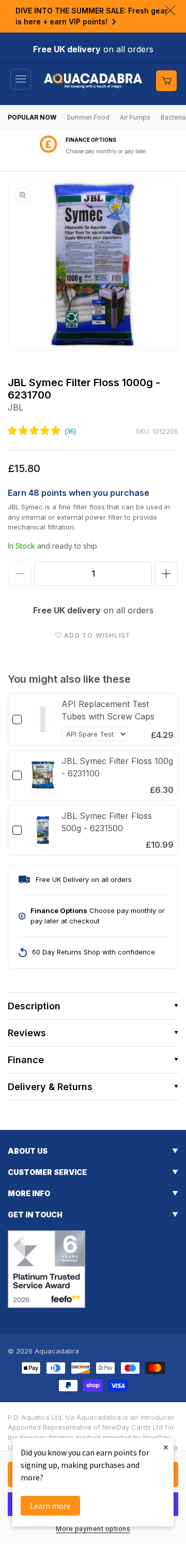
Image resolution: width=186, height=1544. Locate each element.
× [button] (165, 1446)
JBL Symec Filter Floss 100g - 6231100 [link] (117, 767)
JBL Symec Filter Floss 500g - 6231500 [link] (106, 822)
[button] (21, 79)
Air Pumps (135, 117)
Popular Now (32, 117)
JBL (15, 407)
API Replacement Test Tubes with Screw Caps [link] (107, 710)
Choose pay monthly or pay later (106, 151)
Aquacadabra (57, 1351)
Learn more (50, 1506)
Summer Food (88, 117)
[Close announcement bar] (170, 10)
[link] (42, 719)
